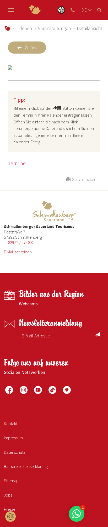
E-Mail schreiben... (19, 251)
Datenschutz (14, 452)
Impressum (13, 437)
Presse (9, 509)
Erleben (24, 28)
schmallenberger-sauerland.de (7, 28)
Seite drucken (83, 179)
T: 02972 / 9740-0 (18, 242)
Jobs (8, 495)
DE (84, 10)
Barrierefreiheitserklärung (26, 466)
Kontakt (10, 423)
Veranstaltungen (54, 28)
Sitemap (11, 480)
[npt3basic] (35, 9)
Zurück (31, 47)
